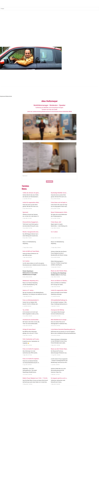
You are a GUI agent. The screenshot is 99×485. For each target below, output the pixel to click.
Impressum (2, 96)
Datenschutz (9, 96)
